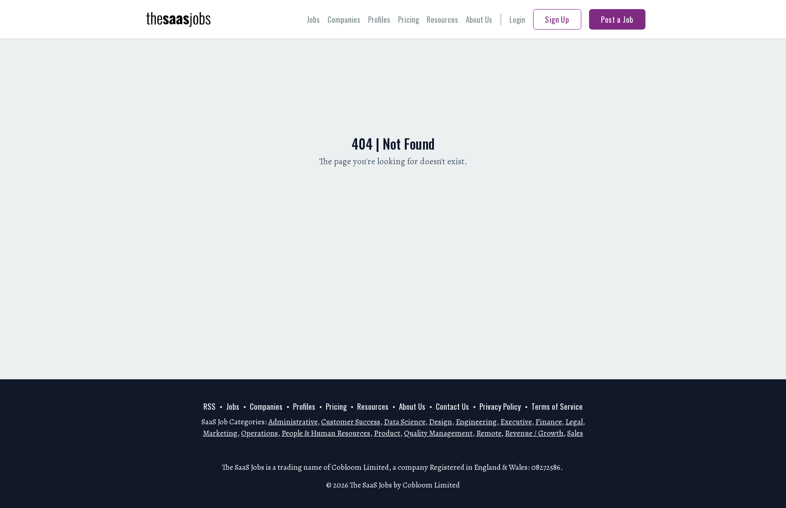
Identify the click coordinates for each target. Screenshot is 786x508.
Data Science (404, 422)
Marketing (220, 433)
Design (440, 422)
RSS (209, 406)
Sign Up (557, 19)
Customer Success (350, 422)
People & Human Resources (326, 433)
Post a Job (617, 19)
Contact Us (452, 406)
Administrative (292, 422)
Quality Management (438, 433)
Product (387, 433)
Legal (574, 422)
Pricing (408, 19)
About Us (479, 19)
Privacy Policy (500, 406)
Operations (259, 433)
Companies (344, 19)
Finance (548, 422)
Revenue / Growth (534, 433)
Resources (442, 19)
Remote (488, 433)
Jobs (313, 19)
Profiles (379, 19)
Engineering (476, 422)
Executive (516, 422)
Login (517, 19)
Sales (575, 433)
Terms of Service (557, 406)
